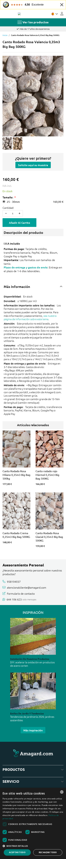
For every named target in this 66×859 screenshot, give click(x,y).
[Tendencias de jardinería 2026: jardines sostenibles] (33, 691)
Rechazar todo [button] (48, 852)
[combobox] (61, 792)
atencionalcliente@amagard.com (26, 587)
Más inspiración (33, 730)
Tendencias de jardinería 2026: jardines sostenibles (32, 718)
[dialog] (33, 823)
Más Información (17, 286)
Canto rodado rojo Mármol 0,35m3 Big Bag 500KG (47, 474)
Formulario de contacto (21, 593)
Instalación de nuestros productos (29, 658)
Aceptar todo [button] (17, 852)
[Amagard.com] (19, 13)
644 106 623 (14, 599)
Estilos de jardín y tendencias (27, 713)
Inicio (5, 35)
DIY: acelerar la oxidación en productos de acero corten (32, 664)
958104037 (14, 581)
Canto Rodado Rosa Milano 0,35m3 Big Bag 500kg (16, 474)
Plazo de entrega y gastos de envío (26, 267)
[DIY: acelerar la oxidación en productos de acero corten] (33, 636)
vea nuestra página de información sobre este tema (30, 317)
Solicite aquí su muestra (33, 165)
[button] (33, 846)
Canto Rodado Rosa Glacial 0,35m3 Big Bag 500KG (49, 536)
